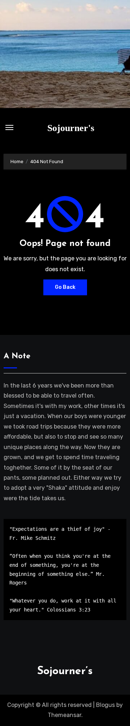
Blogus (105, 705)
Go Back (65, 287)
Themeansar (64, 715)
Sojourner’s (65, 671)
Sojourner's (70, 128)
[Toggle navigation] (9, 127)
